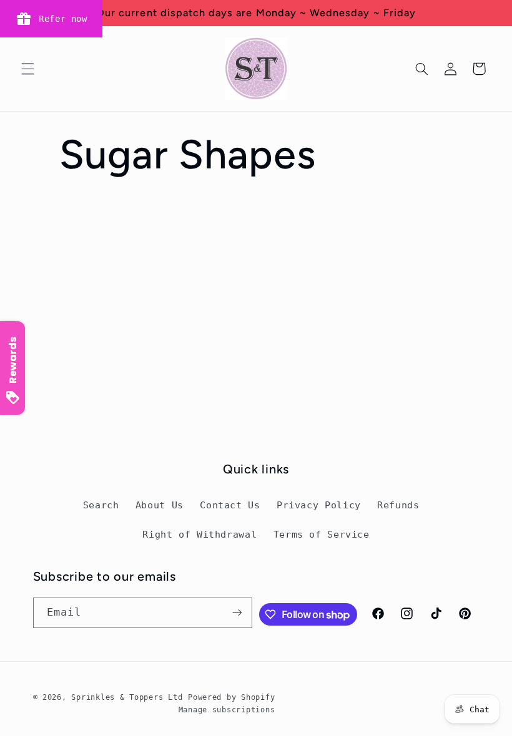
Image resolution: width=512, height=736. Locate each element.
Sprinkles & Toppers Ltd (126, 697)
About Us (159, 505)
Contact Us (230, 505)
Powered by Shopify (231, 697)
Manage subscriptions (227, 709)
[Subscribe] (237, 613)
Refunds (398, 505)
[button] (27, 68)
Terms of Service (321, 534)
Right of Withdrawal (199, 534)
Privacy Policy (319, 505)
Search (101, 505)
